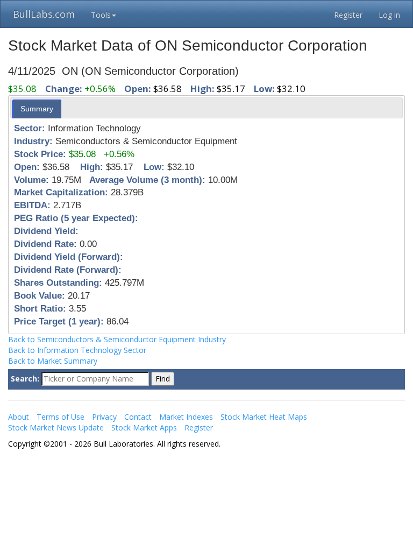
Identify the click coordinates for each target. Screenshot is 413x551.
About (18, 417)
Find (162, 378)
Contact (138, 417)
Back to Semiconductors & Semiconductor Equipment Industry (117, 339)
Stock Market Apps (144, 427)
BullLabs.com (44, 14)
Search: (25, 378)
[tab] (36, 109)
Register (348, 15)
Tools (101, 15)
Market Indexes (186, 417)
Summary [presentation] (36, 108)
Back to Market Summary (52, 361)
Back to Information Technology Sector (77, 350)
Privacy (104, 417)
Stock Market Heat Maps (263, 417)
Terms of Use (60, 417)
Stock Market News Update (56, 427)
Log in (389, 15)
